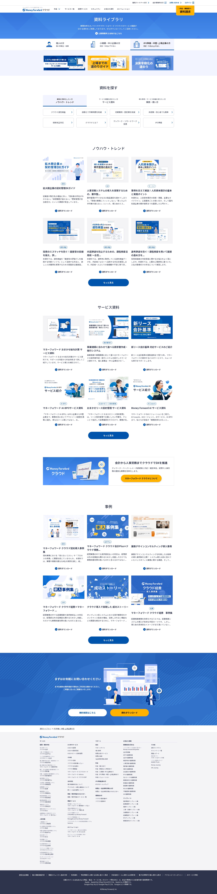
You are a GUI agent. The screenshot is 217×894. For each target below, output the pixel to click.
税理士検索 (99, 756)
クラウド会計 (44, 748)
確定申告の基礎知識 (129, 760)
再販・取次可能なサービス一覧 (77, 797)
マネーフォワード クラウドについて (141, 478)
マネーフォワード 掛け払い (48, 814)
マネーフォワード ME (157, 757)
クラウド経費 (44, 788)
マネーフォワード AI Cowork (77, 831)
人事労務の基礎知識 (129, 763)
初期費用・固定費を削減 (125, 112)
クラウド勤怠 (48, 827)
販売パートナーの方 (139, 3)
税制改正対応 (58, 122)
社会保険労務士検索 (102, 759)
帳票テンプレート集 (129, 807)
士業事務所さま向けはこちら (110, 33)
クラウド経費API (101, 801)
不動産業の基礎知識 (129, 791)
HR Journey (154, 768)
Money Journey (156, 765)
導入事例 (98, 751)
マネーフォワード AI (77, 835)
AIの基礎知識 (127, 794)
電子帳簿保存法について (75, 784)
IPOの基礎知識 (127, 774)
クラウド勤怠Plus (48, 831)
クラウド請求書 (49, 770)
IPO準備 (158, 122)
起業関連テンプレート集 (130, 815)
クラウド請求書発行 (49, 775)
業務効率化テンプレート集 (131, 821)
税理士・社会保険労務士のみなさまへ (107, 791)
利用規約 (74, 875)
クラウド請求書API (101, 798)
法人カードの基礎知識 (130, 777)
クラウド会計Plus (46, 753)
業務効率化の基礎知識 (130, 780)
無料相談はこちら (87, 712)
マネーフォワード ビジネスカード (78, 772)
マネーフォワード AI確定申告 (48, 766)
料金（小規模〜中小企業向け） (105, 772)
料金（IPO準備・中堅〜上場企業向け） (107, 774)
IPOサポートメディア (102, 784)
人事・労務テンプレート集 (131, 809)
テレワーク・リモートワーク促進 (125, 122)
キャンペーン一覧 (156, 751)
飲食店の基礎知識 (128, 783)
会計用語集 (126, 752)
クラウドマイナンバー (46, 849)
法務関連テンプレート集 (130, 812)
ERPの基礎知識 (128, 755)
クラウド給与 (44, 836)
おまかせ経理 (72, 748)
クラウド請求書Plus (46, 779)
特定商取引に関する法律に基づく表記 (94, 875)
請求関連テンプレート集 (130, 801)
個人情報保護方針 (38, 875)
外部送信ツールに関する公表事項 (123, 875)
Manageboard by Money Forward (78, 818)
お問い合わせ (174, 3)
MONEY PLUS (156, 761)
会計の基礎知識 (128, 758)
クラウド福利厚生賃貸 (46, 853)
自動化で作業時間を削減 (92, 112)
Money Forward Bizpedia (132, 748)
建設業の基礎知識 (128, 786)
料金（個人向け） (101, 766)
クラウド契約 (72, 760)
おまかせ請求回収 (73, 751)
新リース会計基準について (76, 790)
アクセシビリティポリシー (174, 875)
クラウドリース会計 (47, 757)
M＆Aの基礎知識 (128, 788)
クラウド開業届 (72, 769)
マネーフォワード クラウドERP (77, 777)
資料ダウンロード (129, 712)
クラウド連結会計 (45, 805)
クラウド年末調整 (45, 840)
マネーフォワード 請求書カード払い (79, 805)
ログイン (188, 3)
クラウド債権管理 (47, 783)
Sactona (80, 822)
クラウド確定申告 (49, 761)
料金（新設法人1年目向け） (104, 769)
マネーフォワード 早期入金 (76, 809)
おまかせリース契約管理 (75, 753)
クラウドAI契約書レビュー (76, 763)
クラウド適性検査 (58, 112)
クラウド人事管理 (45, 823)
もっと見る (108, 282)
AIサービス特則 (192, 875)
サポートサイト (100, 748)
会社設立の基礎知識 (129, 772)
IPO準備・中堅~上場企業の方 (64, 728)
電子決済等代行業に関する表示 (150, 875)
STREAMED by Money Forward (77, 813)
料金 (55, 9)
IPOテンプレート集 (129, 818)
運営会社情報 (24, 875)
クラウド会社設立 (73, 766)
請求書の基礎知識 (128, 766)
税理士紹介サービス (102, 753)
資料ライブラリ (45, 728)
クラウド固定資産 (45, 796)
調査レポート (155, 753)
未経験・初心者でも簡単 (159, 112)
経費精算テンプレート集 (130, 804)
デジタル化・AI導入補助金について (78, 787)
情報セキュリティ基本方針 (57, 875)
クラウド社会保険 (45, 844)
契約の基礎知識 (128, 769)
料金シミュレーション (102, 777)
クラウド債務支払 (45, 792)
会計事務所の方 (158, 3)
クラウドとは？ (91, 122)
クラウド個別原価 (45, 801)
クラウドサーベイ (46, 858)
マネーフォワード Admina (76, 774)
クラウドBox (48, 809)
